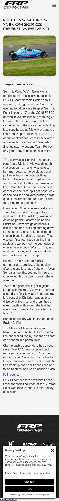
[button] (54, 5)
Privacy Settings (8, 499)
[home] (16, 5)
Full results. (11, 374)
